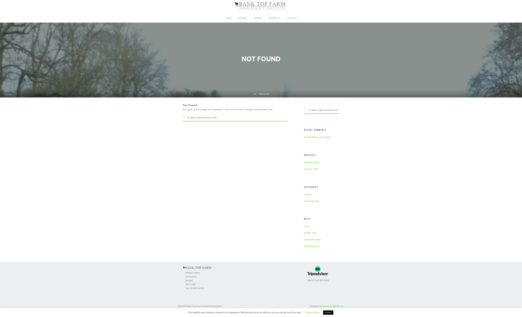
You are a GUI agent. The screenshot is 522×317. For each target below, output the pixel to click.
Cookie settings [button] (312, 312)
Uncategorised (311, 201)
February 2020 (311, 162)
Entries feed (310, 233)
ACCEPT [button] (328, 312)
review (307, 194)
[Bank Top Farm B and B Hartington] (261, 6)
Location (326, 137)
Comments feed (312, 239)
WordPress (337, 306)
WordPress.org (311, 246)
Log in (307, 226)
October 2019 (311, 169)
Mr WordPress (311, 137)
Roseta (326, 306)
